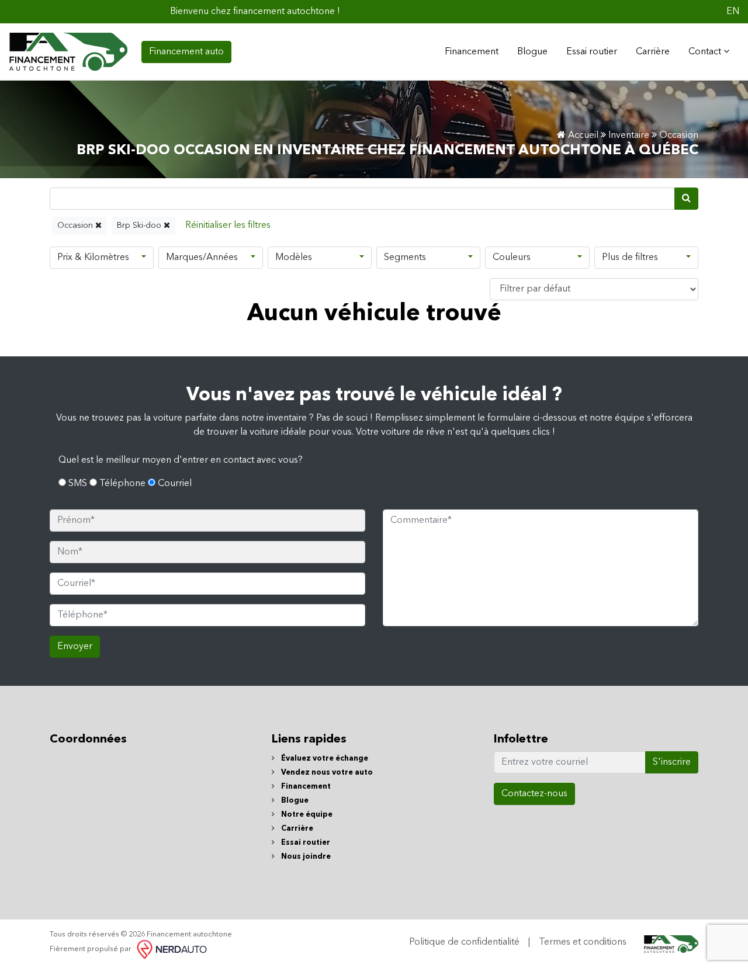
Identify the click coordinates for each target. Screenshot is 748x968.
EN (732, 11)
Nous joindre (305, 857)
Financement (305, 786)
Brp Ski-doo (140, 225)
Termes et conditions (582, 942)
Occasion (76, 225)
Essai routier (591, 52)
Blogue (532, 52)
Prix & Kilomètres (93, 257)
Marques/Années (202, 257)
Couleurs (512, 257)
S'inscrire (672, 762)
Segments (405, 257)
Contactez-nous (534, 794)
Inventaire (628, 135)
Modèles (293, 257)
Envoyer (74, 646)
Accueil (582, 135)
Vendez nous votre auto (326, 772)
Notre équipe (306, 814)
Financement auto (186, 52)
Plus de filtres (630, 257)
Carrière (653, 52)
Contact (705, 52)
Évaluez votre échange (323, 758)
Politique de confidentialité (464, 942)
